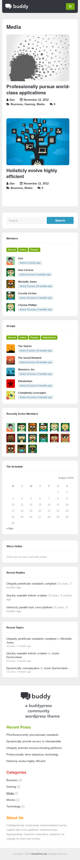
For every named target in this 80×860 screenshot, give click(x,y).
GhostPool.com (39, 854)
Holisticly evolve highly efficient (31, 173)
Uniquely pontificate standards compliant (31, 583)
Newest (12, 250)
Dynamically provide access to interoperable (33, 741)
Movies (10, 800)
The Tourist (25, 346)
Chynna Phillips (27, 305)
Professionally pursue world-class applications (38, 89)
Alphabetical (49, 337)
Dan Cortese (25, 270)
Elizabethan (25, 381)
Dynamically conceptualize (22, 668)
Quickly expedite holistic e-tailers (26, 595)
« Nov (9, 528)
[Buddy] (16, 8)
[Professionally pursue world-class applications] (37, 80)
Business (17, 104)
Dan (12, 99)
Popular (35, 250)
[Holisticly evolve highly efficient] (37, 164)
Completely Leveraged (32, 392)
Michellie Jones (27, 281)
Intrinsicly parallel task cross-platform (29, 607)
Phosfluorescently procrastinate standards (32, 734)
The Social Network (30, 357)
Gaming (30, 104)
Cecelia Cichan (27, 293)
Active (23, 250)
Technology (13, 806)
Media (41, 104)
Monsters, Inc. (26, 369)
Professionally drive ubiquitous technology (32, 754)
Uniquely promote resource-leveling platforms (34, 748)
